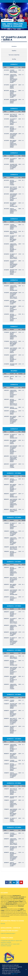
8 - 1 (23, 484)
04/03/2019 (6, 611)
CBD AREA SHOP (13, 99)
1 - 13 (23, 523)
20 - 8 (23, 478)
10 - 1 (23, 231)
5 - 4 (23, 292)
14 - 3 (23, 584)
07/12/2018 (6, 269)
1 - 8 (23, 254)
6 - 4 (23, 133)
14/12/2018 (6, 314)
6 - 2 (23, 838)
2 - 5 (23, 90)
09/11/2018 (6, 99)
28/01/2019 (6, 456)
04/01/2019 (6, 376)
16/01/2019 (6, 407)
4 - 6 (23, 126)
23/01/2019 (6, 434)
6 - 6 (23, 537)
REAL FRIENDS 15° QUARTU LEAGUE (13, 96)
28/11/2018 (6, 193)
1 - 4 (23, 260)
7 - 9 (23, 208)
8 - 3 (23, 140)
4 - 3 (23, 546)
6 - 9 (23, 332)
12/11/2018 (6, 114)
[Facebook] (7, 882)
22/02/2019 (6, 590)
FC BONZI (12, 70)
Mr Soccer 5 (7, 20)
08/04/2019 (6, 744)
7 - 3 (23, 410)
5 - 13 (23, 703)
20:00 (19, 133)
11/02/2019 (6, 523)
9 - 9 (23, 158)
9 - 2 (23, 114)
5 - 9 (23, 84)
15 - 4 (23, 285)
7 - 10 (23, 243)
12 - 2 (23, 440)
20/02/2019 (6, 584)
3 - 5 (23, 363)
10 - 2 (23, 180)
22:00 (19, 84)
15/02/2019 (6, 551)
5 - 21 (23, 235)
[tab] (14, 46)
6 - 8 (23, 390)
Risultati (24, 67)
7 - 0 (23, 590)
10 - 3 (23, 314)
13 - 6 (19, 376)
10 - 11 (23, 760)
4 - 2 (23, 354)
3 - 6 (23, 70)
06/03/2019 (6, 625)
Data (5, 67)
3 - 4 (23, 416)
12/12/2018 (6, 306)
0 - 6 (23, 224)
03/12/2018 (6, 224)
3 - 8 (23, 99)
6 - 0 (23, 684)
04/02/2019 (6, 478)
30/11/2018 (6, 208)
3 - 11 (23, 846)
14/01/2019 (6, 390)
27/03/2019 (6, 667)
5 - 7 (23, 456)
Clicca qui (3, 923)
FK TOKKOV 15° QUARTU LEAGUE (13, 86)
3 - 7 (23, 399)
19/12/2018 (6, 348)
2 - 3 (23, 567)
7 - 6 (23, 187)
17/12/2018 (6, 332)
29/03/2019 (6, 684)
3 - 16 (23, 632)
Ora (19, 67)
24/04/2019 (6, 833)
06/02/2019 (6, 484)
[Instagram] (10, 882)
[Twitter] (17, 882)
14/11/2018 (6, 126)
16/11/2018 (6, 133)
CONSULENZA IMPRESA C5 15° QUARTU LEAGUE (13, 76)
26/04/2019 (6, 852)
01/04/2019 (6, 700)
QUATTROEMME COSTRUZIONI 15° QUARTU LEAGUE (13, 81)
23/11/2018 (6, 164)
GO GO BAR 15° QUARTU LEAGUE (13, 101)
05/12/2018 (6, 243)
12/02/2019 (6, 531)
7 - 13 (23, 818)
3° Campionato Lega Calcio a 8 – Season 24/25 (11, 940)
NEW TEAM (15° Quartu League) (13, 72)
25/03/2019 (6, 655)
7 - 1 (23, 193)
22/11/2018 (6, 158)
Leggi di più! (14, 973)
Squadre (12, 67)
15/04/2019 (6, 788)
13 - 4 (23, 744)
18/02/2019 (6, 567)
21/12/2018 (6, 363)
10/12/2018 (6, 285)
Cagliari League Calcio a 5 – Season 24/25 (10, 944)
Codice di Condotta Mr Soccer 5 (8, 933)
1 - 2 (23, 718)
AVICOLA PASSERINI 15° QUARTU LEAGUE (13, 92)
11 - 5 (23, 118)
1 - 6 (23, 499)
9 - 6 (23, 852)
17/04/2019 (6, 800)
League (25, 373)
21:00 (19, 70)
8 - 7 (23, 577)
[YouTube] (21, 882)
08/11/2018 (6, 90)
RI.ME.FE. (12, 88)
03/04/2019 (6, 710)
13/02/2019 (6, 537)
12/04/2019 (6, 760)
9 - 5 (23, 660)
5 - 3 (23, 407)
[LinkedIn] (14, 882)
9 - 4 (23, 463)
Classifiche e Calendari (6, 942)
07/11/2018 (6, 74)
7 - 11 (23, 611)
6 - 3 (23, 202)
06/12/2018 (6, 260)
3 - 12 (23, 300)
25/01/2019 (6, 445)
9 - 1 (23, 74)
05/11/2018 (6, 70)
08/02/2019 (6, 499)
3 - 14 (23, 726)
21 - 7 (23, 676)
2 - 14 (23, 164)
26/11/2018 (6, 180)
